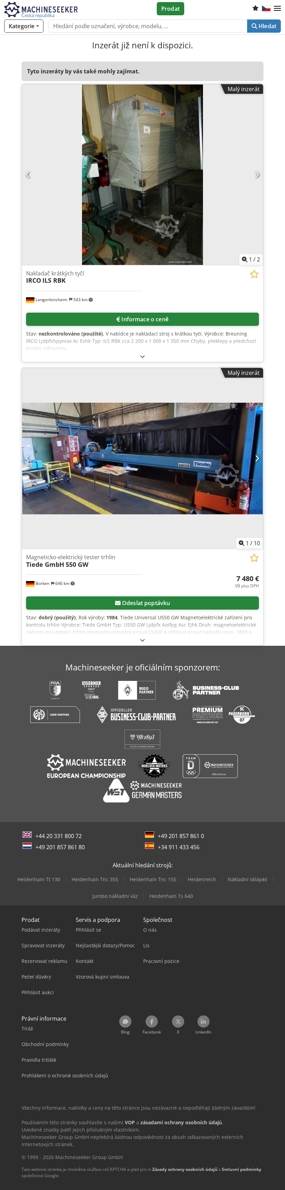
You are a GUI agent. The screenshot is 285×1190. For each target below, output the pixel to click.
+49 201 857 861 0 (181, 836)
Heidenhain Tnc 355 (95, 879)
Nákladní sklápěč (247, 879)
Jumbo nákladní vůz (115, 896)
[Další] (257, 174)
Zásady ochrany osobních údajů (184, 1169)
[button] (277, 8)
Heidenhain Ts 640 (171, 896)
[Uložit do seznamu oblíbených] (254, 274)
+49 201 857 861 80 (60, 847)
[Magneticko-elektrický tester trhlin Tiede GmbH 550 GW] (142, 458)
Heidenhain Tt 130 (38, 879)
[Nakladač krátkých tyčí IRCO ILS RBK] (142, 175)
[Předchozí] (28, 174)
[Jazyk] (266, 8)
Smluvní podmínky (241, 1169)
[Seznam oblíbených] (255, 8)
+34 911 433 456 (179, 847)
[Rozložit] (142, 356)
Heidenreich (202, 879)
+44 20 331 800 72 (58, 836)
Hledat (266, 26)
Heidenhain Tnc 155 (153, 879)
